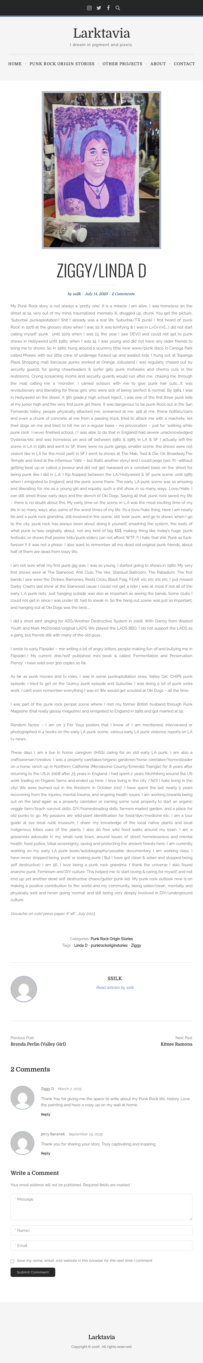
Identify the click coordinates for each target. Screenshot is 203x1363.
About (158, 63)
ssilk (77, 294)
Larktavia (101, 33)
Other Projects (122, 63)
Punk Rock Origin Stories (62, 63)
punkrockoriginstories (109, 945)
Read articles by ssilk (115, 987)
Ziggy (136, 945)
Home (15, 63)
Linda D (80, 945)
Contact (184, 63)
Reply (45, 1114)
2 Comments (123, 294)
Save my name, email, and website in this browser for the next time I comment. (85, 1260)
